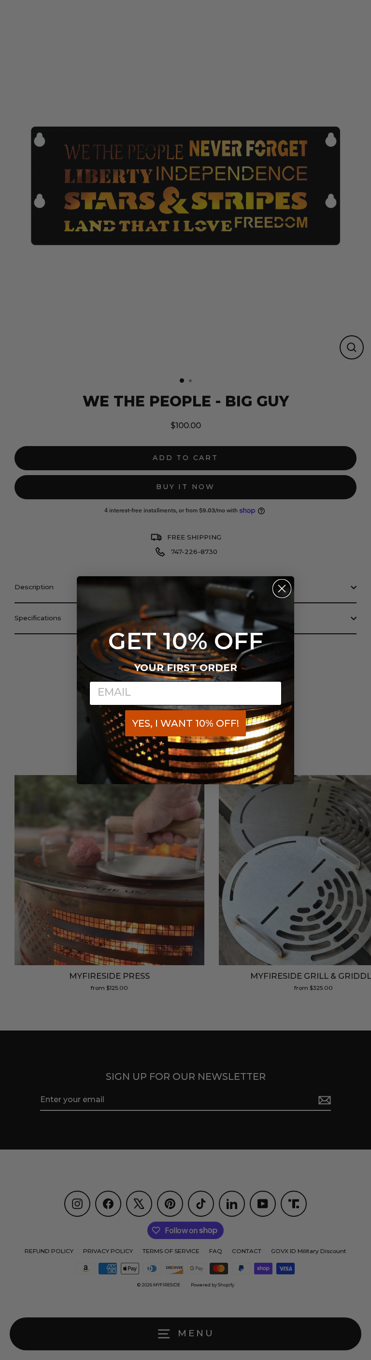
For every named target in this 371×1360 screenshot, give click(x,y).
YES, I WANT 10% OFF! (185, 723)
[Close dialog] (281, 588)
